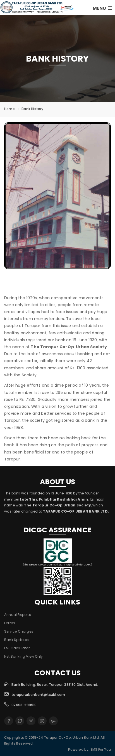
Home (9, 108)
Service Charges (18, 631)
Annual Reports (17, 614)
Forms (9, 623)
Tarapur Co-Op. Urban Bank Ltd (71, 737)
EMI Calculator (17, 648)
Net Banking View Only (23, 656)
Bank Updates (16, 639)
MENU (100, 8)
